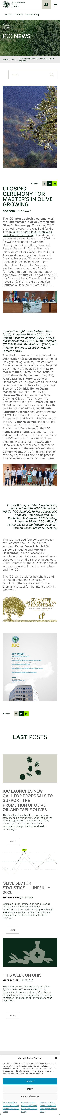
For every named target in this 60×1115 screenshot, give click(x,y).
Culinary (18, 14)
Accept (30, 1081)
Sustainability (32, 14)
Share (36, 183)
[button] (55, 1058)
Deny (30, 1088)
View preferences (30, 1096)
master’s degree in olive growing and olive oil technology (27, 233)
